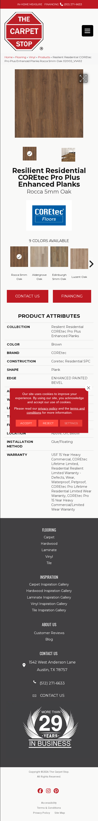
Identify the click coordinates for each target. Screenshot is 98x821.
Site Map (59, 813)
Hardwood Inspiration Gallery (49, 591)
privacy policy (47, 408)
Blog (49, 639)
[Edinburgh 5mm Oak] (59, 256)
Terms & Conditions (49, 808)
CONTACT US (52, 695)
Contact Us (27, 296)
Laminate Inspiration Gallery (49, 597)
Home (9, 57)
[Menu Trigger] (87, 30)
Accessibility (49, 803)
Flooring (20, 57)
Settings (71, 423)
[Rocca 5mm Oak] (19, 256)
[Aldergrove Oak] (39, 256)
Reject (48, 423)
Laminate (49, 550)
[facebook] (40, 791)
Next (91, 152)
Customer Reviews (49, 633)
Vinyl (32, 57)
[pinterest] (56, 791)
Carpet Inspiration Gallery (49, 584)
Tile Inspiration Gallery (49, 610)
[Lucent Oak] (79, 258)
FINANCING (51, 4)
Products (44, 57)
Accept (26, 423)
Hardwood (49, 544)
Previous (7, 152)
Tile (49, 563)
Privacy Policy (41, 813)
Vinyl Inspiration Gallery (49, 604)
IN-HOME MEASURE (29, 4)
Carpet (49, 537)
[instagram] (48, 791)
